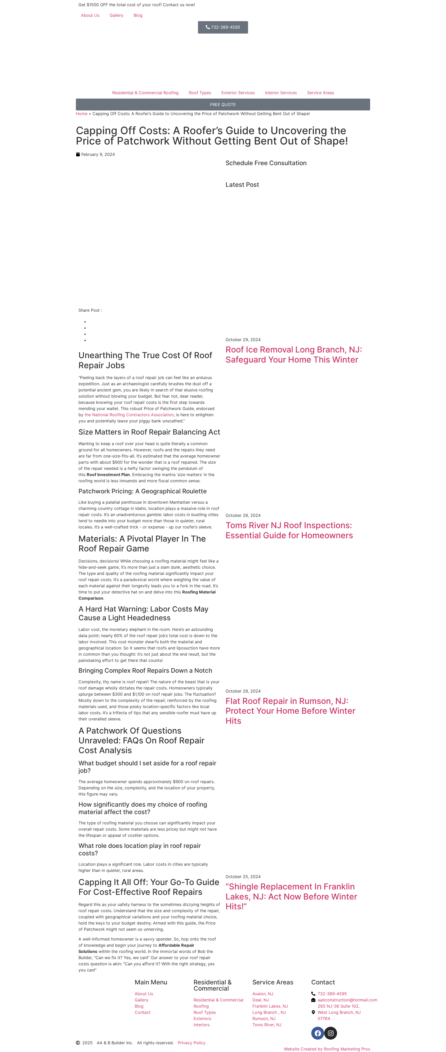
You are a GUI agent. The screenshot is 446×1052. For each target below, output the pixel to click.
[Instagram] (330, 1033)
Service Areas (320, 92)
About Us (90, 15)
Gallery (116, 15)
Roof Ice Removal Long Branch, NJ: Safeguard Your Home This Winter (294, 354)
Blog (138, 15)
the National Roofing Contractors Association (129, 414)
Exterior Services (238, 92)
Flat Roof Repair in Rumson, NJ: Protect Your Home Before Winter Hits (290, 711)
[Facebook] (317, 1033)
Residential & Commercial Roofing (145, 92)
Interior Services (281, 92)
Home (81, 113)
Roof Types (200, 92)
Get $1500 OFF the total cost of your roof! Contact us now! (136, 4)
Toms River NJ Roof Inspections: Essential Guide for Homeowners (289, 530)
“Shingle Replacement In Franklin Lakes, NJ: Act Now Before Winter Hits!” (291, 896)
